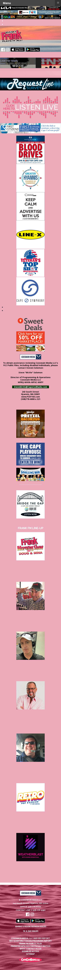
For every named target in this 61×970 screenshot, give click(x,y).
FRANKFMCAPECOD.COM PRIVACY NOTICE (30, 946)
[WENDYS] (30, 423)
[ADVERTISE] (30, 206)
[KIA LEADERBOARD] (30, 7)
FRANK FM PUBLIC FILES (30, 943)
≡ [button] (58, 2)
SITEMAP (30, 954)
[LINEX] (30, 234)
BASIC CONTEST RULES (30, 949)
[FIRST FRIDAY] (30, 128)
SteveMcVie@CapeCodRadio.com (30, 387)
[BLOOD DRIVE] (30, 149)
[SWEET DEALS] (30, 334)
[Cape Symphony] (30, 290)
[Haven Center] (30, 16)
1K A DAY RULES (30, 931)
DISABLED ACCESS (30, 951)
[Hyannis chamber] (30, 177)
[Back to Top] (56, 965)
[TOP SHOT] (30, 262)
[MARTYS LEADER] (30, 12)
